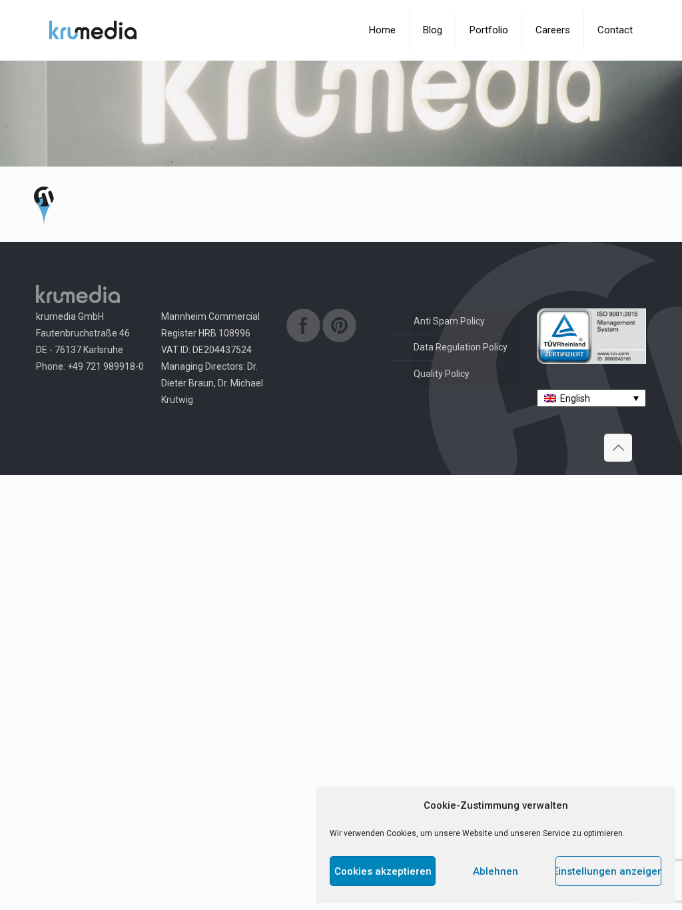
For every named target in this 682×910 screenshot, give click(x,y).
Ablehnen (495, 871)
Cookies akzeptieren (383, 871)
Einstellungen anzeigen (608, 871)
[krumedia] (93, 30)
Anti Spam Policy (449, 321)
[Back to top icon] (618, 448)
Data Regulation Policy (461, 347)
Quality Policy (442, 373)
